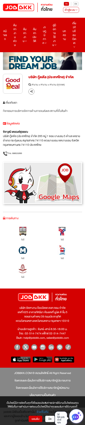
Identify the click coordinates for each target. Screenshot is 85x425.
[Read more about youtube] (34, 347)
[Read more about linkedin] (51, 347)
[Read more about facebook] (17, 347)
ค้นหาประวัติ (35, 35)
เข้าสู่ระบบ (70, 9)
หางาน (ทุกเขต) (57, 85)
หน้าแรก (5, 35)
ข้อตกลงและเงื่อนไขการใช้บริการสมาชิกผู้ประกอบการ (42, 380)
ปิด (50, 419)
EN (76, 4)
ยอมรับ (35, 419)
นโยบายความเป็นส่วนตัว (43, 395)
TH (66, 4)
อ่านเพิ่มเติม (43, 412)
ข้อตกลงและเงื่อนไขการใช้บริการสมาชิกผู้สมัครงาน (42, 388)
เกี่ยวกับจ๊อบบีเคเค (74, 33)
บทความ (64, 35)
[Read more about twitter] (25, 347)
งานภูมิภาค (44, 35)
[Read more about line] (59, 347)
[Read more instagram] (42, 347)
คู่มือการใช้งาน (54, 35)
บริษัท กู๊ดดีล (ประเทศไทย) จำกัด (51, 77)
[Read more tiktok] (68, 347)
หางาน (35, 85)
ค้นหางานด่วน (14, 35)
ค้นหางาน (24, 35)
